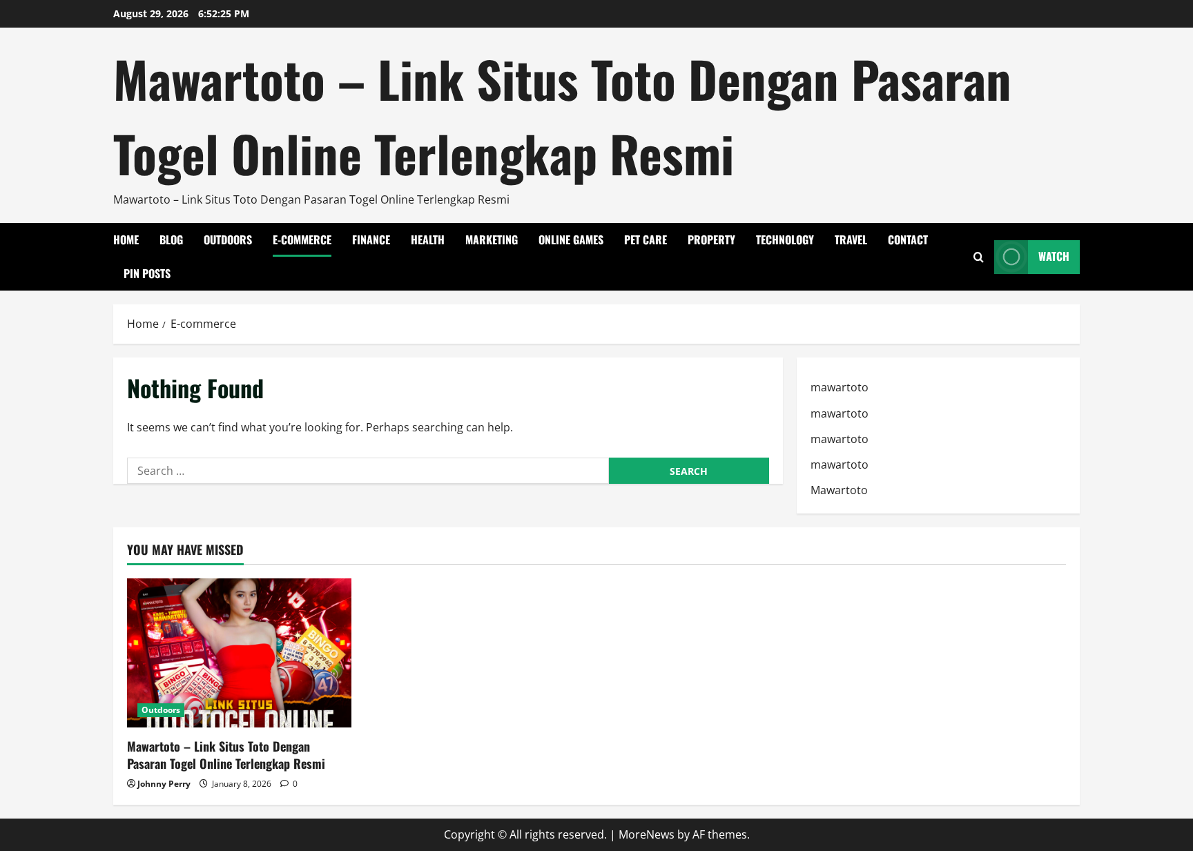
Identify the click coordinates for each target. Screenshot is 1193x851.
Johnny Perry (164, 784)
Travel (851, 239)
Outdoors (228, 239)
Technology (785, 239)
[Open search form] (978, 257)
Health (428, 239)
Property (711, 239)
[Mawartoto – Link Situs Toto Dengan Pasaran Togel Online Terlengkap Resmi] (239, 653)
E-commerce (302, 239)
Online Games (571, 239)
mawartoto (840, 387)
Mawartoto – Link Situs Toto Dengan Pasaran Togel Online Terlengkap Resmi (562, 115)
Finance (371, 239)
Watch (1053, 256)
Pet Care (645, 239)
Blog (171, 239)
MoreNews (647, 834)
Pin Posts (147, 273)
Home (126, 239)
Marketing (491, 239)
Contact (908, 239)
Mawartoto (839, 490)
